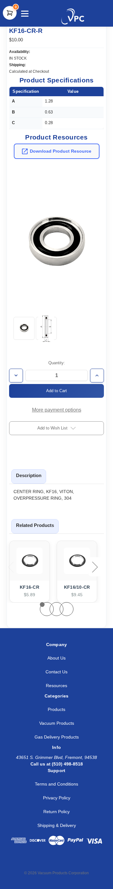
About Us (56, 657)
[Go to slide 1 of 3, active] (47, 609)
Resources (56, 685)
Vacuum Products (56, 723)
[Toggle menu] (24, 13)
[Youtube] (71, 862)
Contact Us (56, 671)
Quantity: (56, 362)
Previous (11, 566)
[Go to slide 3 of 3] (66, 609)
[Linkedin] (29, 862)
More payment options (56, 410)
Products (56, 709)
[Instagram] (57, 862)
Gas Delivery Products (57, 736)
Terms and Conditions (56, 783)
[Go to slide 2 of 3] (56, 609)
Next (95, 566)
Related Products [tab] (35, 525)
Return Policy (56, 811)
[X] (43, 862)
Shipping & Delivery (56, 825)
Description (28, 475)
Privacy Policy (56, 797)
